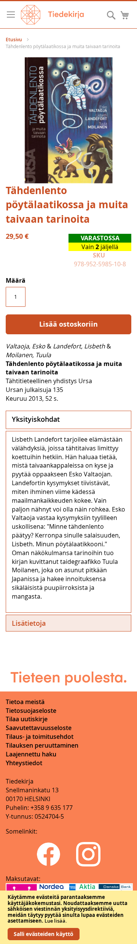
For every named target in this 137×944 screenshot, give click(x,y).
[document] (68, 917)
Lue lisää (55, 920)
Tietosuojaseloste (31, 710)
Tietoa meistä (25, 702)
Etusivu (14, 39)
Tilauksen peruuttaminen (42, 745)
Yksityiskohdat (36, 419)
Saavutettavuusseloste (39, 728)
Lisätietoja (29, 623)
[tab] (68, 420)
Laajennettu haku (31, 754)
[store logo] (52, 14)
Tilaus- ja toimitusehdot (39, 736)
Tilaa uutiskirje (27, 719)
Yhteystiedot (24, 763)
